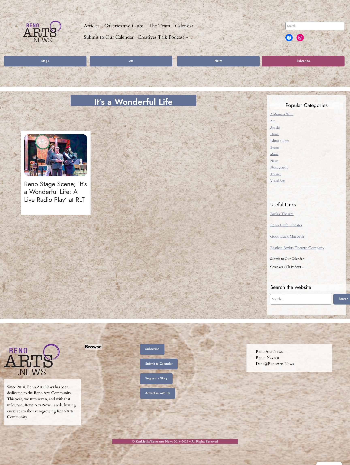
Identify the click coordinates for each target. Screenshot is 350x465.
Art (131, 61)
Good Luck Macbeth (287, 236)
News (218, 61)
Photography (279, 167)
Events (274, 147)
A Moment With (281, 114)
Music (274, 154)
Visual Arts (277, 181)
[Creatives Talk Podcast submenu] (186, 37)
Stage (45, 61)
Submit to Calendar (159, 363)
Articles (275, 127)
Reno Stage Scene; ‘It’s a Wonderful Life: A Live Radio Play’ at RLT (55, 191)
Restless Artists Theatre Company (297, 247)
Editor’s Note (279, 141)
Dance (274, 134)
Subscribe (303, 61)
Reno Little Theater (286, 225)
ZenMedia (143, 441)
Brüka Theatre (282, 214)
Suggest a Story (156, 378)
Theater (275, 174)
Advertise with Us (157, 393)
